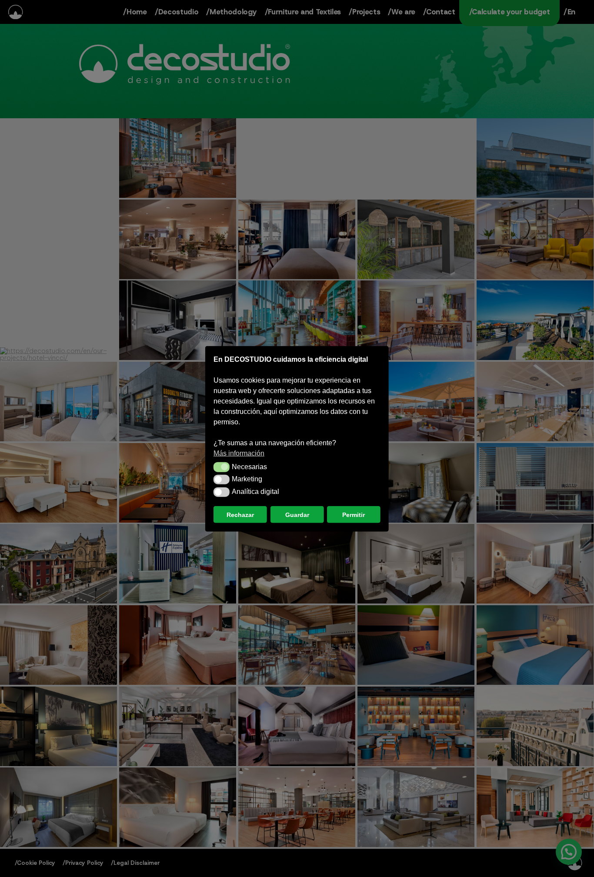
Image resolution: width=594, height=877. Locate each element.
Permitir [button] (353, 514)
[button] (222, 466)
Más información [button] (239, 453)
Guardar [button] (297, 514)
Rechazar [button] (240, 514)
